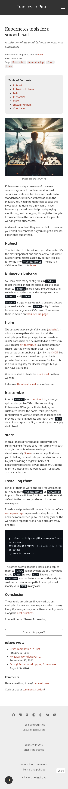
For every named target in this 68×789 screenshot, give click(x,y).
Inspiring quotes (34, 749)
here (33, 265)
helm (16, 93)
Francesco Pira (31, 7)
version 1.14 (39, 399)
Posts (40, 54)
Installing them (22, 104)
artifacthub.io (28, 345)
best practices (25, 613)
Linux (9, 66)
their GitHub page (37, 314)
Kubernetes (18, 62)
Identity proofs (34, 744)
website (52, 329)
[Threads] (40, 715)
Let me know (41, 683)
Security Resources (34, 730)
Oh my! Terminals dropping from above (33, 664)
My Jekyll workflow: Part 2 (25, 656)
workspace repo (14, 513)
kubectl (17, 85)
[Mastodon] (27, 715)
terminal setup (36, 62)
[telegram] (33, 715)
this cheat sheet (26, 384)
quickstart (43, 374)
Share (61, 770)
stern (16, 101)
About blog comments (34, 764)
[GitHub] (13, 715)
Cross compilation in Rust (25, 649)
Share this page (32, 632)
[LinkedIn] (20, 715)
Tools (50, 62)
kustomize (19, 97)
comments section (33, 689)
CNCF (54, 352)
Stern (27, 453)
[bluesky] (47, 715)
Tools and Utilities (34, 724)
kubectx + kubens (23, 89)
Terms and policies (34, 769)
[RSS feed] (54, 715)
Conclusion (19, 108)
